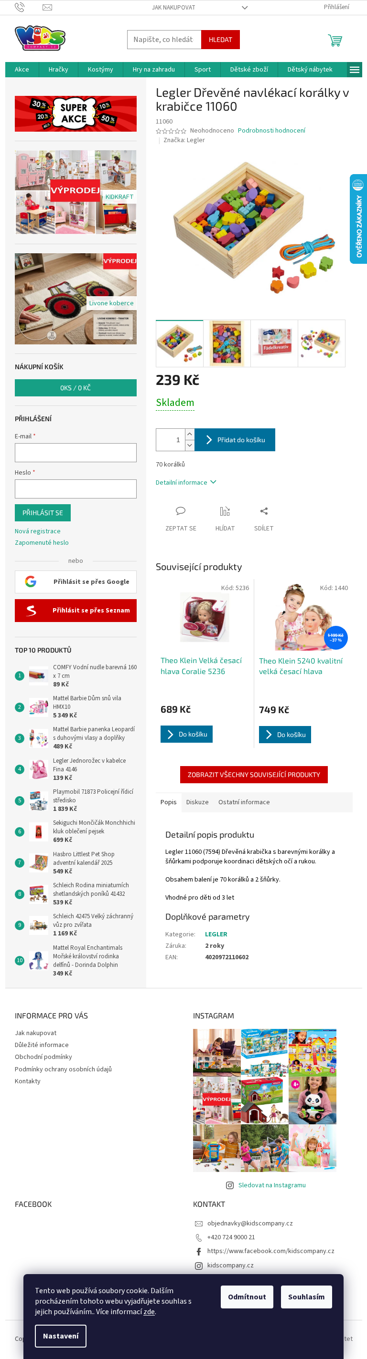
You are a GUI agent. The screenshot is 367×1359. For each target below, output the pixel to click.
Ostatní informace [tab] (244, 802)
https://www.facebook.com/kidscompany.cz (271, 1251)
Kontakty (28, 1081)
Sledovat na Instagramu (272, 1185)
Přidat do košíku (241, 440)
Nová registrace (38, 531)
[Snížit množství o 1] (189, 445)
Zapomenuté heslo (42, 543)
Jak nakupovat (173, 7)
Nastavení (60, 1336)
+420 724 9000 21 (231, 1237)
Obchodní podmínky (43, 1057)
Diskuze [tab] (197, 802)
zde (149, 1312)
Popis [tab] (169, 802)
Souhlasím (306, 1297)
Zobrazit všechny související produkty (254, 774)
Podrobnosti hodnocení (271, 130)
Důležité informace (42, 1045)
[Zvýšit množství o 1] (189, 434)
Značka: (184, 140)
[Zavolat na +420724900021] (29, 7)
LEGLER (216, 934)
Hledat (220, 39)
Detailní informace (181, 483)
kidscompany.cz (230, 1265)
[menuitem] (22, 69)
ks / (75, 388)
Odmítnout (247, 1297)
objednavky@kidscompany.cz (250, 1223)
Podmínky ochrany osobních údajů (63, 1069)
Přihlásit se (42, 512)
